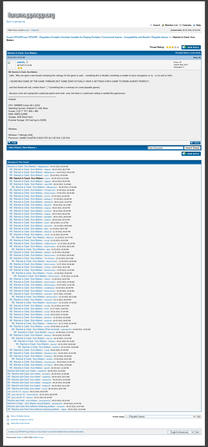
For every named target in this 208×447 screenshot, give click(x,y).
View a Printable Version (20, 416)
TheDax (47, 267)
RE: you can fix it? (16, 394)
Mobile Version (63, 432)
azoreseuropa (49, 362)
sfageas (47, 169)
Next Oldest (15, 147)
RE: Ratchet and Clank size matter (23, 374)
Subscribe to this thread (20, 423)
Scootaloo (46, 374)
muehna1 (48, 211)
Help (198, 25)
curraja (47, 306)
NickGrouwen (49, 193)
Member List (171, 25)
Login (27, 30)
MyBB (19, 437)
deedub (49, 359)
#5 (200, 57)
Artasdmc (61, 406)
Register (35, 30)
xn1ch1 (47, 196)
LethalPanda (49, 288)
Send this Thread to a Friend (22, 420)
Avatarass (48, 356)
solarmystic (46, 380)
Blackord (47, 232)
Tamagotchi (46, 383)
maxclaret (48, 294)
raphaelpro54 (66, 329)
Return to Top (35, 432)
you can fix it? (14, 391)
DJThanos (48, 365)
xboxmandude (32, 395)
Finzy (46, 309)
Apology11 (48, 199)
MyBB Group (38, 437)
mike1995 (48, 184)
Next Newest (29, 147)
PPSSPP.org (23, 432)
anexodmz (48, 226)
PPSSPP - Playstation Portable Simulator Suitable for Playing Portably (64, 37)
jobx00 (47, 368)
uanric (21, 62)
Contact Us (12, 432)
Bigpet (64, 409)
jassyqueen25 (44, 401)
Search (156, 25)
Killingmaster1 (43, 166)
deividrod (48, 317)
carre (46, 175)
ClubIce (47, 279)
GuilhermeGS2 (50, 244)
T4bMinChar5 (51, 323)
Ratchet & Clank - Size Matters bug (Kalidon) (28, 403)
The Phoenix (49, 258)
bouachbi (48, 321)
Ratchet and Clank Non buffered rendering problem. (31, 406)
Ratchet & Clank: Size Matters (21, 166)
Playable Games (160, 37)
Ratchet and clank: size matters (22, 400)
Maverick (48, 205)
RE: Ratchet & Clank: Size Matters (26, 169)
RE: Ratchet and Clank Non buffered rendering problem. (33, 409)
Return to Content (49, 432)
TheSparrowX (49, 190)
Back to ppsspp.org (15, 21)
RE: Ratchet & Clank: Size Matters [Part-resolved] (35, 329)
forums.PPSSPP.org (16, 37)
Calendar (186, 25)
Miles (46, 229)
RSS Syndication (77, 432)
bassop (51, 332)
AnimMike (48, 217)
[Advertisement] (115, 12)
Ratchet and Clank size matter (21, 371)
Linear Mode (195, 53)
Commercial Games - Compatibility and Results (126, 37)
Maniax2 (47, 335)
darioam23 (48, 202)
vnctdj (46, 235)
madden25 (42, 371)
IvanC (46, 223)
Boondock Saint (50, 353)
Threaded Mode (181, 53)
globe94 (47, 252)
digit (48, 249)
